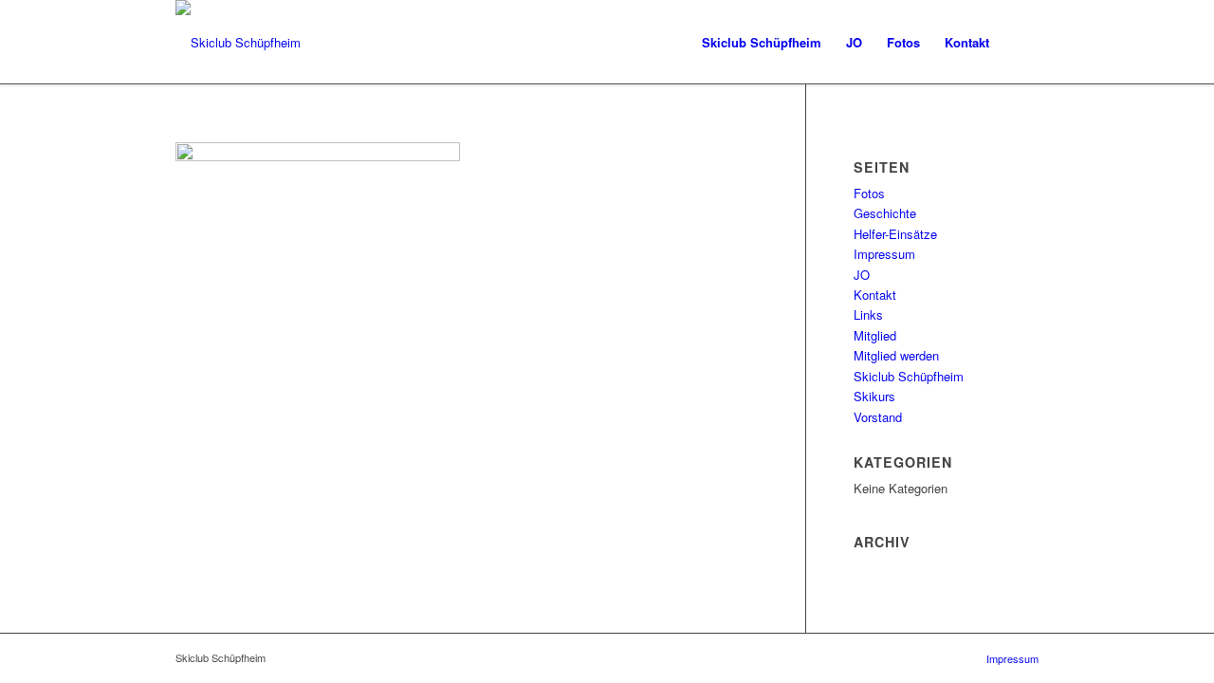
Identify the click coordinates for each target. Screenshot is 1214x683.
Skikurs (874, 396)
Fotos (869, 193)
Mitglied (875, 335)
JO (862, 275)
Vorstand (878, 417)
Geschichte (885, 213)
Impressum (884, 254)
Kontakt (875, 295)
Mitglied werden (896, 355)
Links (868, 314)
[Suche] (1020, 42)
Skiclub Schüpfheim (909, 376)
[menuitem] (762, 42)
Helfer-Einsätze (895, 234)
